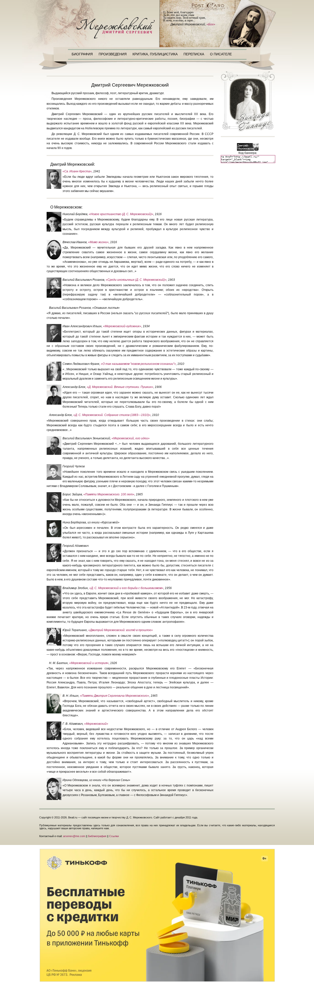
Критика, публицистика (155, 54)
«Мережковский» (96, 723)
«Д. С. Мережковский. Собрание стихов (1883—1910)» (112, 415)
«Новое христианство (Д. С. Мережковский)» (121, 214)
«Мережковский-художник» (122, 326)
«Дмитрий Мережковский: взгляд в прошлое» (120, 630)
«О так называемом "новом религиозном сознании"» (138, 364)
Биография (82, 54)
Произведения (113, 54)
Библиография (97, 836)
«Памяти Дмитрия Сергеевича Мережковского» (114, 695)
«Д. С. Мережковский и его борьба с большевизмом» (126, 588)
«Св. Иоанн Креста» (77, 171)
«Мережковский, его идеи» (131, 438)
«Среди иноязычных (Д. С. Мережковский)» (136, 279)
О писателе (221, 54)
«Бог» (211, 24)
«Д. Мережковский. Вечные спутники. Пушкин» (120, 387)
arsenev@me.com (74, 836)
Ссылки (114, 836)
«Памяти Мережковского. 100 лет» (108, 494)
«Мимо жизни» (98, 242)
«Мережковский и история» (89, 663)
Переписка (193, 54)
